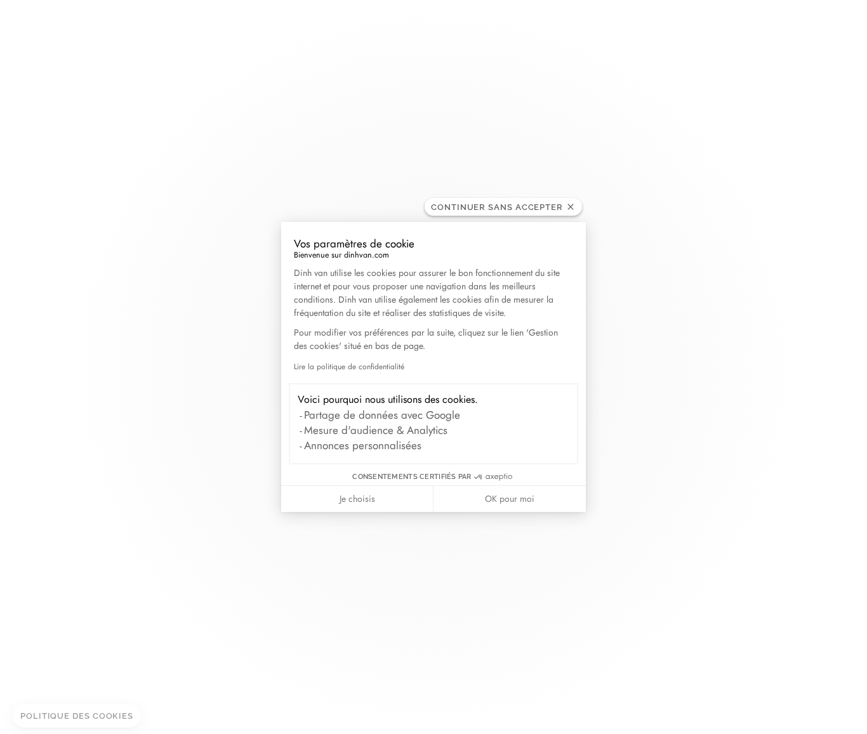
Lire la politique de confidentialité (349, 366)
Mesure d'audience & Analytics (375, 430)
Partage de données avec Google (382, 415)
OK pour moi (509, 498)
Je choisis (357, 498)
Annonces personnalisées (362, 445)
